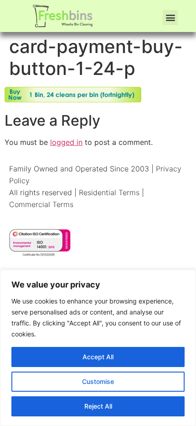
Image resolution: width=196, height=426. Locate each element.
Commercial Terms (41, 204)
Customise (98, 381)
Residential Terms (109, 192)
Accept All (98, 357)
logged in (66, 142)
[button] (170, 17)
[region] (98, 348)
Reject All (98, 406)
